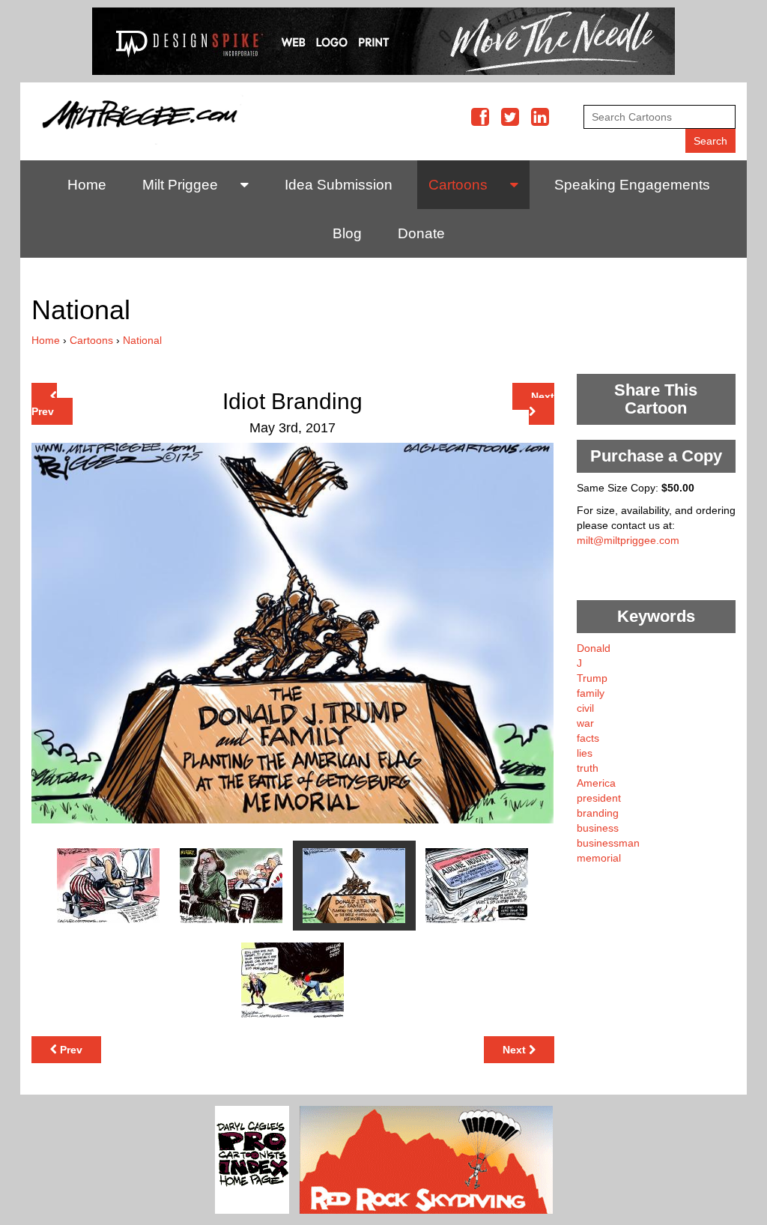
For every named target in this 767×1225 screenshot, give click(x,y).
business (598, 828)
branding (598, 813)
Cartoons (458, 185)
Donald (593, 648)
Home (86, 185)
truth (587, 768)
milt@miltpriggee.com (628, 540)
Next (542, 396)
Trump (592, 678)
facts (588, 738)
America (596, 783)
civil (585, 708)
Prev (42, 411)
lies (584, 753)
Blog (347, 233)
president (599, 798)
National (142, 340)
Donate (421, 233)
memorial (599, 858)
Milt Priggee (180, 185)
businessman (608, 843)
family (590, 693)
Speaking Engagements (632, 185)
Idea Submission (338, 185)
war (585, 723)
